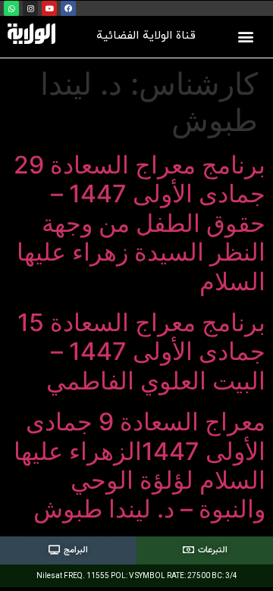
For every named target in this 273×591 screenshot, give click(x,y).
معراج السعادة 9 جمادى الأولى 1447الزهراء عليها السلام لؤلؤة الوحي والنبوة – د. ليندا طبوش (139, 465)
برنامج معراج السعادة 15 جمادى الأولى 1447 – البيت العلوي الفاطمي (141, 352)
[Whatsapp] (11, 8)
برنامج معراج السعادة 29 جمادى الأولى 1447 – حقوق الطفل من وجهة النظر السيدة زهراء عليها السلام (139, 223)
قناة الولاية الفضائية (146, 36)
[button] (246, 35)
